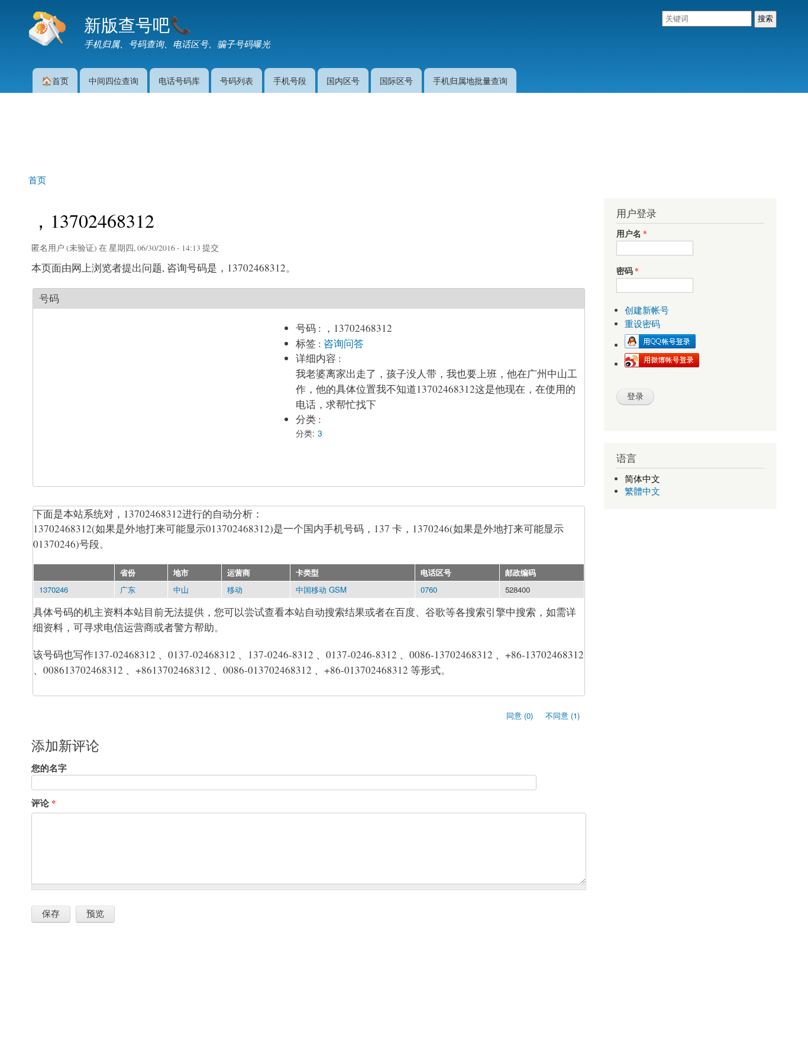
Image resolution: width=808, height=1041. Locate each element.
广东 (127, 589)
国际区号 (396, 80)
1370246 (53, 589)
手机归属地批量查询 (470, 80)
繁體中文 (642, 491)
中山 (181, 589)
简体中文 (642, 478)
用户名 (631, 234)
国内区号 (343, 80)
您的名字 (49, 767)
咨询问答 (344, 343)
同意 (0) (519, 715)
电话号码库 (179, 80)
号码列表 (236, 80)
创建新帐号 (647, 310)
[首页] (48, 29)
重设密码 (642, 323)
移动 (235, 589)
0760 (429, 589)
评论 (43, 802)
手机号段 (289, 80)
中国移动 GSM (321, 589)
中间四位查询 (113, 80)
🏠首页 (55, 80)
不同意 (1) (562, 715)
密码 (627, 271)
